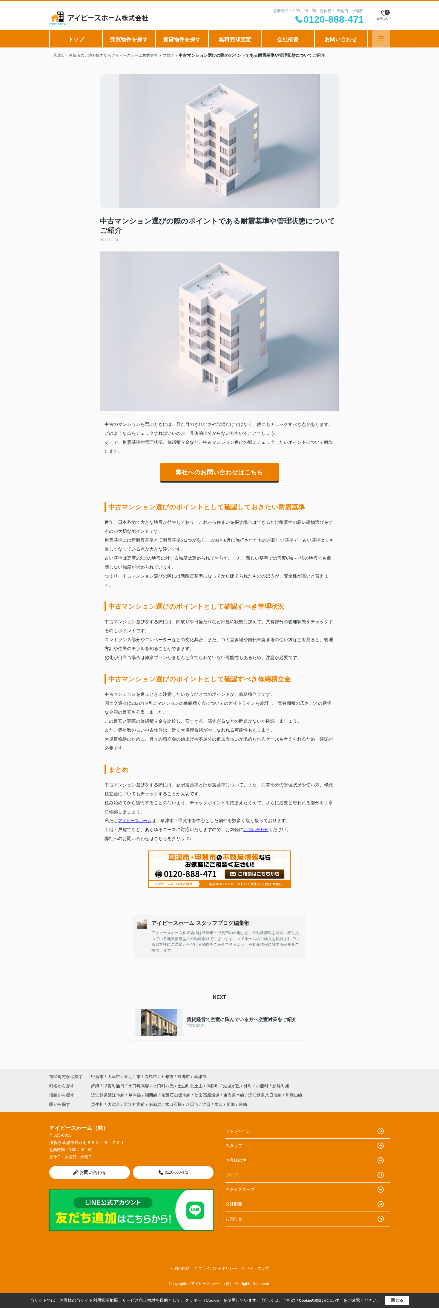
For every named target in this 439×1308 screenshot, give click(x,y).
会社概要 (288, 39)
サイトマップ (257, 1268)
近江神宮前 (134, 1104)
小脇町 (263, 1085)
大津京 (114, 1104)
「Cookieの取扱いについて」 (319, 1300)
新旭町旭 (280, 1085)
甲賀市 (97, 1076)
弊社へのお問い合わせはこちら (219, 472)
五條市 (167, 1076)
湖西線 (152, 1095)
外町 (248, 1085)
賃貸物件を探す (182, 39)
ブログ (231, 1174)
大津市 (114, 1076)
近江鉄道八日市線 (265, 1095)
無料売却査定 (235, 39)
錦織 (96, 1085)
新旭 (231, 1104)
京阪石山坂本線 (176, 1095)
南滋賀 (155, 1104)
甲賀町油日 (114, 1085)
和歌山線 (293, 1095)
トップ (76, 39)
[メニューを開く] (381, 38)
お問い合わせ (341, 39)
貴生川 (97, 1104)
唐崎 (243, 1104)
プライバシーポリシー (217, 1268)
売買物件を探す (129, 39)
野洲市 (183, 1076)
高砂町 (213, 1085)
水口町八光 (164, 1085)
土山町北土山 (191, 1085)
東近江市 (132, 1076)
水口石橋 (173, 1104)
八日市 (192, 1104)
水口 (218, 1104)
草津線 (135, 1095)
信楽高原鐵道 (207, 1095)
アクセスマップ (240, 1189)
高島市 (151, 1076)
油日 (206, 1104)
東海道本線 (234, 1095)
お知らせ (233, 1218)
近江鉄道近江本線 (108, 1095)
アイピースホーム (134, 820)
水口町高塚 (139, 1085)
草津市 (200, 1076)
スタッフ (233, 1145)
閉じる (397, 1300)
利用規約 (182, 1268)
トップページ (238, 1131)
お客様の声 (235, 1160)
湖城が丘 (232, 1085)
